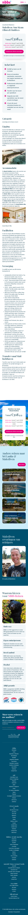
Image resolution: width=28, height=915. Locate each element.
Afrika (14, 748)
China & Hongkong (14, 779)
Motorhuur (14, 832)
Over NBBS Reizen (14, 885)
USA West (14, 811)
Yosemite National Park (14, 898)
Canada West (14, 825)
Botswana (14, 750)
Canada (14, 823)
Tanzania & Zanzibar (14, 763)
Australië (14, 866)
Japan (14, 784)
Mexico (14, 852)
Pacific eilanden (14, 875)
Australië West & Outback (14, 867)
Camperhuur (14, 770)
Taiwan (14, 792)
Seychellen (14, 761)
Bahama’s (14, 815)
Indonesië (14, 782)
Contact (14, 891)
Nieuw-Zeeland (14, 873)
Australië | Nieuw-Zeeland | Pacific (14, 864)
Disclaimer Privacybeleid (14, 912)
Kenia (14, 752)
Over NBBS (14, 884)
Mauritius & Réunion (14, 753)
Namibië (14, 757)
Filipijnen (14, 781)
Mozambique (14, 755)
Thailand (14, 794)
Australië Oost (14, 869)
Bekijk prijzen (8, 43)
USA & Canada (14, 806)
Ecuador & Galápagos (14, 850)
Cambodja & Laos (14, 777)
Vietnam (14, 798)
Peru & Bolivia (14, 855)
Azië (14, 775)
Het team (14, 887)
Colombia (14, 846)
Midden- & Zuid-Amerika (14, 837)
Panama (14, 854)
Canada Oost (14, 826)
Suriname (14, 857)
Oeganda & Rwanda (14, 759)
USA (14, 808)
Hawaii (14, 819)
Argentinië (14, 840)
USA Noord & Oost (14, 810)
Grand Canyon (14, 896)
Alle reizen (21, 464)
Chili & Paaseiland (14, 844)
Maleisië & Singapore (14, 786)
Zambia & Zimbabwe (14, 765)
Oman (14, 788)
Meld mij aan (21, 727)
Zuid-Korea (14, 799)
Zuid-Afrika (14, 767)
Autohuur (14, 769)
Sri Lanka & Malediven (14, 790)
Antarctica (14, 839)
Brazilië (14, 842)
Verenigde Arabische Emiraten (14, 796)
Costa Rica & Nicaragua (14, 848)
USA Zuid (14, 813)
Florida (14, 817)
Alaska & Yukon (14, 821)
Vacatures (14, 889)
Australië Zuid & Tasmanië (14, 871)
